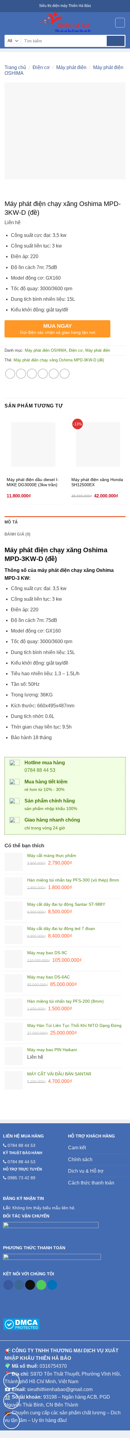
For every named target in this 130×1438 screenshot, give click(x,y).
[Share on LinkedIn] (65, 374)
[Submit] (115, 41)
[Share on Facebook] (21, 374)
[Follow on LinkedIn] (52, 1285)
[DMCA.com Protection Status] (21, 1323)
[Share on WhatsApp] (10, 374)
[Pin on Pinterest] (54, 374)
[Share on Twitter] (32, 374)
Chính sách (80, 1159)
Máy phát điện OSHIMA (46, 350)
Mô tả (11, 522)
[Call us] (41, 1285)
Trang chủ (15, 67)
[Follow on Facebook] (8, 1285)
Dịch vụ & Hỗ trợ (86, 1171)
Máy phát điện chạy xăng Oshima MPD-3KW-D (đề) (59, 360)
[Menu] (8, 22)
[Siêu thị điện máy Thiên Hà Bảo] (65, 22)
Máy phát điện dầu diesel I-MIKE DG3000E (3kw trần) (33, 482)
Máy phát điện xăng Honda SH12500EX (97, 482)
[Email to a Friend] (43, 374)
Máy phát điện (71, 67)
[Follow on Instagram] (19, 1285)
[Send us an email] (30, 1285)
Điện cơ (41, 67)
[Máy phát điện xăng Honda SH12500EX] (98, 444)
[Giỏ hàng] (120, 23)
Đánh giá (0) (17, 534)
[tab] (65, 522)
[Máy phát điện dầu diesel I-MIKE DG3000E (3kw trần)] (33, 444)
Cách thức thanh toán (91, 1182)
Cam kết (77, 1147)
